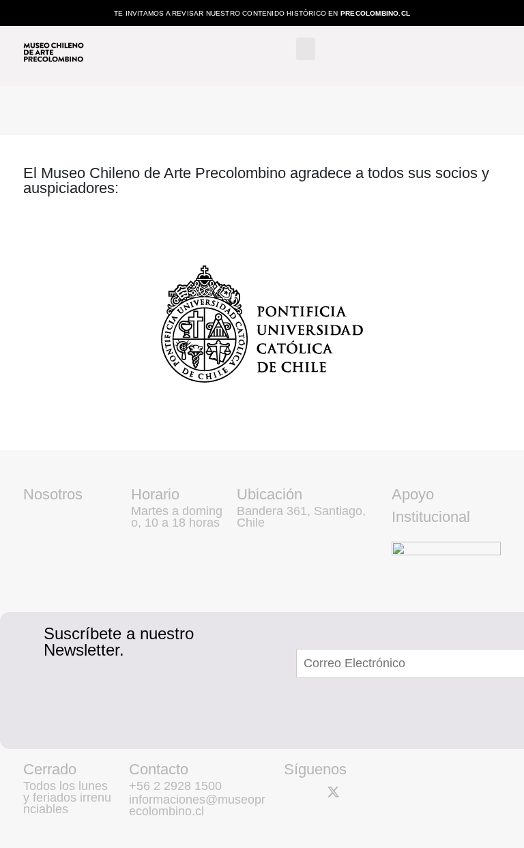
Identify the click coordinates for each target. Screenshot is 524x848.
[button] (305, 49)
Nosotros (53, 494)
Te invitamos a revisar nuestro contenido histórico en (262, 13)
